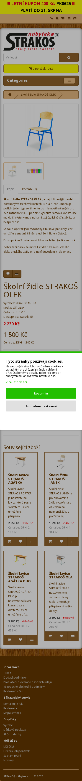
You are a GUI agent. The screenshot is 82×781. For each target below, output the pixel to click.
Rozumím (41, 393)
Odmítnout (41, 419)
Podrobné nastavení (41, 406)
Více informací (16, 382)
